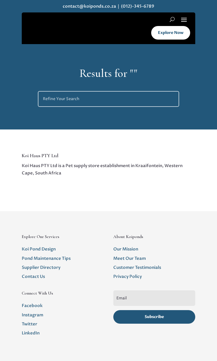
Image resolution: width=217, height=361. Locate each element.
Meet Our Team (129, 258)
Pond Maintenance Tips (46, 258)
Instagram (32, 315)
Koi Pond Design (39, 249)
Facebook (32, 305)
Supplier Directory (41, 267)
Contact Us (33, 276)
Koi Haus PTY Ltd (40, 155)
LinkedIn (31, 333)
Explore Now (170, 32)
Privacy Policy (127, 276)
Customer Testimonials (137, 267)
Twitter (29, 324)
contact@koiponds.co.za (89, 6)
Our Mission (125, 249)
